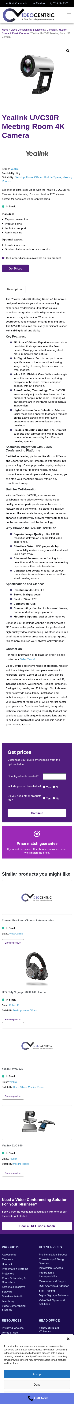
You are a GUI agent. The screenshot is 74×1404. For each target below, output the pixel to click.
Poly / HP (14, 1005)
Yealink (15, 168)
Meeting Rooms (36, 1087)
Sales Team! (27, 659)
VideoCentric (16, 933)
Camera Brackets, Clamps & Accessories (28, 920)
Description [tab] (14, 289)
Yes (48, 787)
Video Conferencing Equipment (28, 29)
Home (5, 29)
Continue (37, 813)
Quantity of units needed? (23, 776)
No (57, 787)
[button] (68, 1339)
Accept (37, 1374)
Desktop (20, 177)
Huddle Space (52, 177)
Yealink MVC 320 (12, 1068)
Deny (37, 1384)
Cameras (52, 29)
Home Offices (34, 177)
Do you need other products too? (24, 797)
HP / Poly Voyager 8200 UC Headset (24, 992)
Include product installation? (24, 786)
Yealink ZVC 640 (12, 1145)
